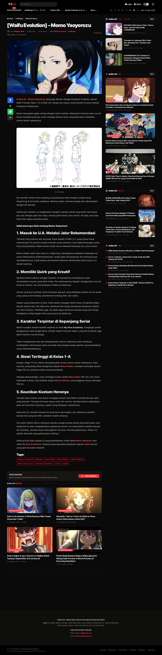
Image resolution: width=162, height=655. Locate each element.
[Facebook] (115, 10)
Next (152, 19)
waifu (87, 444)
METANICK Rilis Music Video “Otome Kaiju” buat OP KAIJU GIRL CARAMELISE (138, 27)
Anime (20, 459)
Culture (111, 100)
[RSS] (138, 10)
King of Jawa (19, 31)
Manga (39, 459)
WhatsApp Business (84, 636)
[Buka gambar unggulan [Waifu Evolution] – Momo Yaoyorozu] (54, 67)
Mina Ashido (67, 366)
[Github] (134, 10)
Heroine (29, 459)
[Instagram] (111, 10)
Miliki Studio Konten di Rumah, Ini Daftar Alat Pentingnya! (131, 251)
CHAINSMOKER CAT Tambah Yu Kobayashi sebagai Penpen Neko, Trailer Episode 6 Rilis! (137, 57)
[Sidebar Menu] (153, 4)
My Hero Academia (31, 444)
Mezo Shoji (74, 377)
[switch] (146, 4)
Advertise (103, 650)
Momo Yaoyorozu (36, 99)
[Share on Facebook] (10, 100)
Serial (57, 464)
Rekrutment (112, 650)
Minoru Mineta (62, 380)
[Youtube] (126, 10)
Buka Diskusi (91, 476)
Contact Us (132, 650)
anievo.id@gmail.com (83, 633)
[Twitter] (119, 10)
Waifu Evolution (31, 18)
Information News (16, 510)
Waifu (65, 464)
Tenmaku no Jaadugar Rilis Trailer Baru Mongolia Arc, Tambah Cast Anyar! (137, 42)
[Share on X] (10, 106)
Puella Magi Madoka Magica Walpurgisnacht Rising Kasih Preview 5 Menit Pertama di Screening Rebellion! (76, 558)
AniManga (19, 18)
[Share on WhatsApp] (10, 112)
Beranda (10, 18)
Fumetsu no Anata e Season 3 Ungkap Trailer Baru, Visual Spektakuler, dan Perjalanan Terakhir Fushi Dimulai (121, 229)
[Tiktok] (123, 10)
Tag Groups (151, 650)
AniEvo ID (21, 99)
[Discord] (130, 10)
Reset (100, 33)
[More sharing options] (10, 117)
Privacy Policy (122, 650)
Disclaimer (142, 650)
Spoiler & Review (114, 136)
